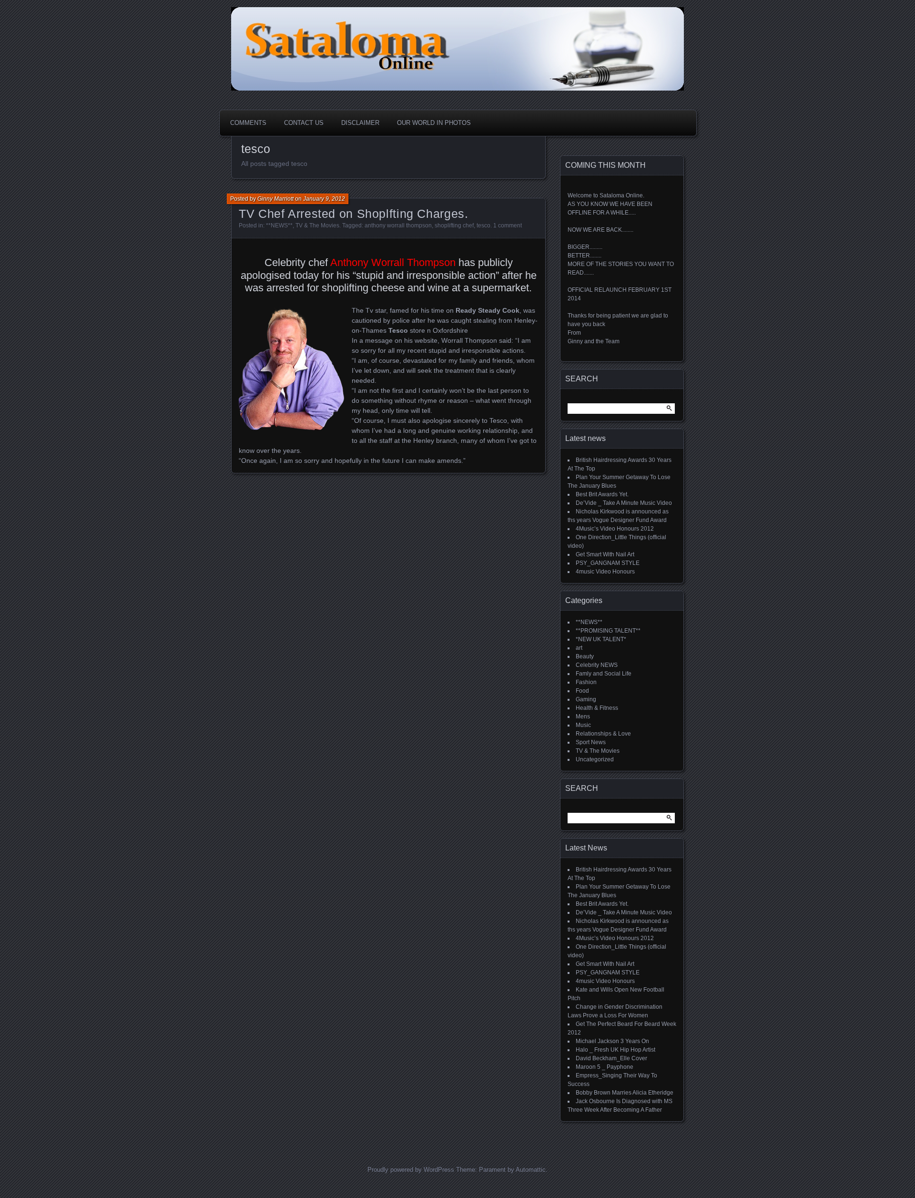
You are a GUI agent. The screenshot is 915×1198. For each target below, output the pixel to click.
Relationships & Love (603, 733)
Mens (583, 716)
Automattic (531, 1169)
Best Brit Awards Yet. (602, 494)
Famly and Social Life (603, 673)
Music (583, 725)
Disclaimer (360, 122)
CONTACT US (304, 122)
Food (582, 690)
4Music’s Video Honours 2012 (615, 528)
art (579, 648)
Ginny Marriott (275, 198)
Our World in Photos (434, 122)
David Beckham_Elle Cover (611, 1058)
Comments (248, 122)
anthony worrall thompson (398, 225)
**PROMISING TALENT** (608, 630)
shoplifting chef (454, 225)
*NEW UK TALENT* (601, 639)
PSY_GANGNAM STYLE (608, 563)
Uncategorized (595, 759)
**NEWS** (279, 225)
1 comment (507, 225)
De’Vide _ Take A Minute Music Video (624, 503)
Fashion (586, 682)
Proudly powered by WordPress (410, 1169)
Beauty (585, 656)
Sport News (591, 742)
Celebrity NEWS (597, 665)
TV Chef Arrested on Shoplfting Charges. (353, 213)
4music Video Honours (605, 571)
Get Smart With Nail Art (605, 554)
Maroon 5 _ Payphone (604, 1067)
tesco (483, 225)
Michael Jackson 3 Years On (612, 1041)
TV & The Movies (317, 225)
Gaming (586, 699)
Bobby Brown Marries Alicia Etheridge (624, 1092)
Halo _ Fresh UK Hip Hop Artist (615, 1049)
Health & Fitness (597, 708)
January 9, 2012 (324, 198)
